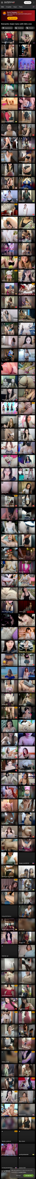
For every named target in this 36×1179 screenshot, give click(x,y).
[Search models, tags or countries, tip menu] (33, 7)
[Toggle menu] (2, 2)
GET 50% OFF (12, 18)
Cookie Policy (22, 1172)
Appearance (8, 28)
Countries (20, 28)
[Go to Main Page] (11, 2)
